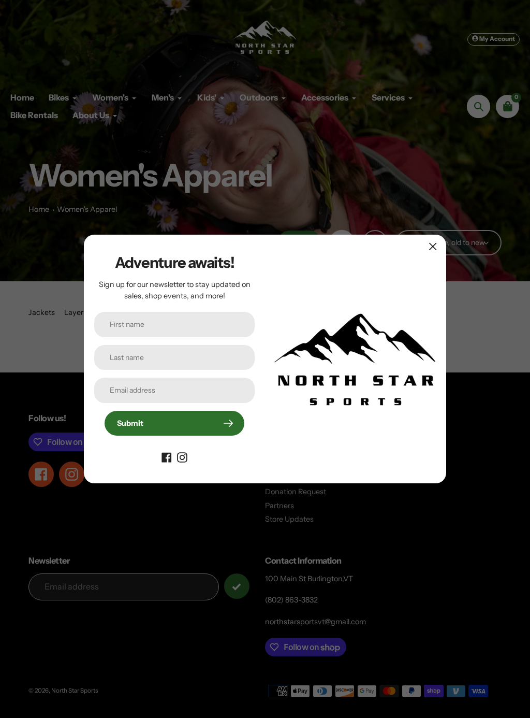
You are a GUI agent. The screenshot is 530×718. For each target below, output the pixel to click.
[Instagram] (182, 456)
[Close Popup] (432, 246)
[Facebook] (166, 456)
